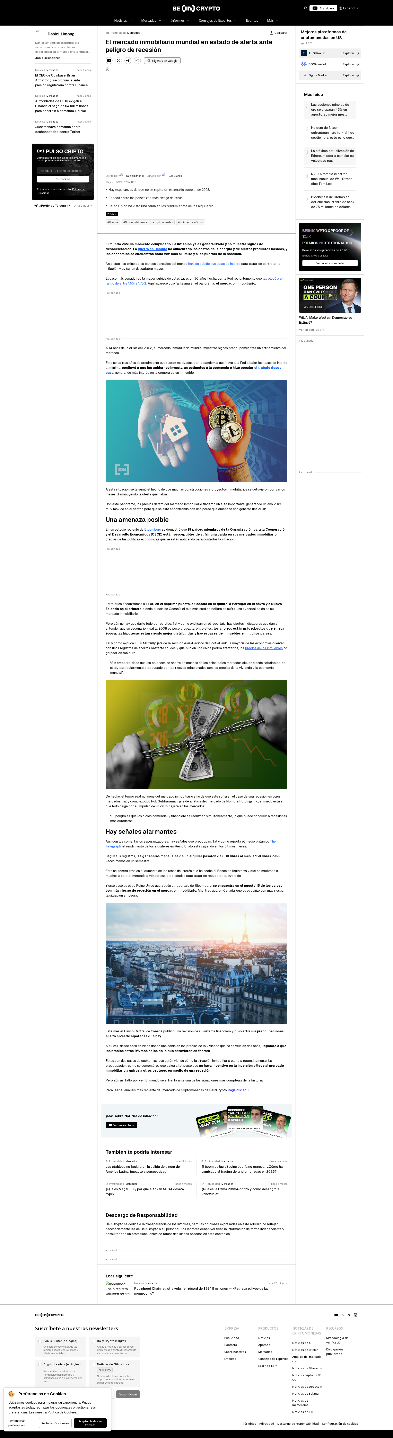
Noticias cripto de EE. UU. (306, 1377)
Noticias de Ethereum (307, 1368)
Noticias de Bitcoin (305, 1350)
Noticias (264, 1338)
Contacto (230, 1345)
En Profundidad (116, 33)
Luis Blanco (175, 176)
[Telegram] (127, 60)
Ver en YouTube (310, 330)
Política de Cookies (61, 1412)
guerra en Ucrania (152, 249)
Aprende (264, 1345)
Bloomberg (152, 529)
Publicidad (231, 1338)
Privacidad (266, 1424)
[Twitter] (118, 60)
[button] (60, 1347)
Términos (249, 1424)
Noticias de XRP (303, 1343)
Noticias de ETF (303, 1412)
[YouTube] (109, 60)
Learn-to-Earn (268, 1366)
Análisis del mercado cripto (307, 1359)
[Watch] (330, 295)
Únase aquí (81, 205)
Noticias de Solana (305, 1393)
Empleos (230, 1359)
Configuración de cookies (340, 1424)
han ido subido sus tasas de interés (214, 264)
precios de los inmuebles (264, 648)
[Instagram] (137, 60)
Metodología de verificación (337, 1340)
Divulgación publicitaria (334, 1351)
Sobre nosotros (235, 1352)
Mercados (133, 33)
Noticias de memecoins (300, 1403)
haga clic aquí (238, 1090)
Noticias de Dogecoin (307, 1386)
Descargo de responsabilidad (298, 1424)
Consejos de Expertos (273, 1359)
